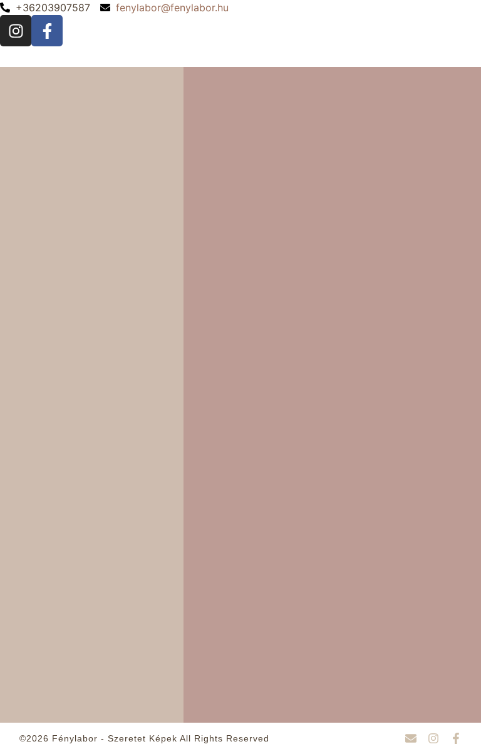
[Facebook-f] (47, 30)
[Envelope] (410, 738)
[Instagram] (15, 30)
